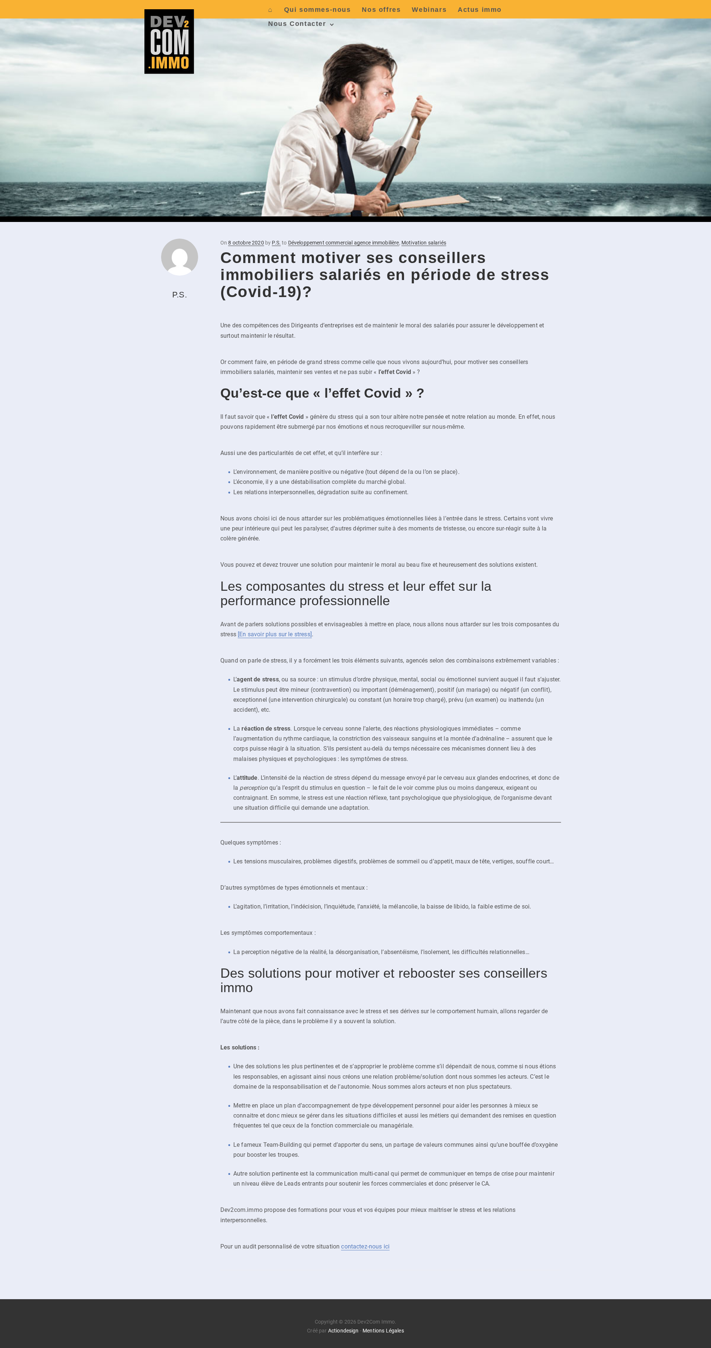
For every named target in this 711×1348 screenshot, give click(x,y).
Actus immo (480, 9)
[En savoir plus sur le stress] (275, 634)
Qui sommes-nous (317, 9)
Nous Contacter (297, 23)
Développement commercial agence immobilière (343, 243)
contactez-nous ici (365, 1246)
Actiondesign (343, 1331)
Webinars (429, 9)
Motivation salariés (423, 243)
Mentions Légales (383, 1331)
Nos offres (381, 9)
